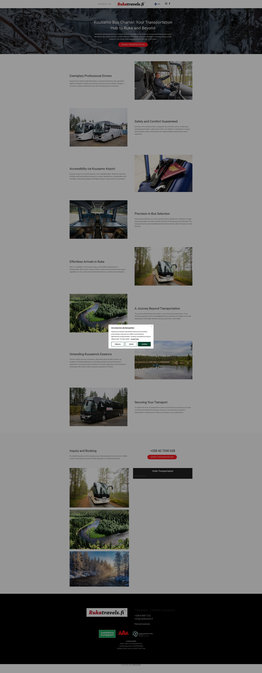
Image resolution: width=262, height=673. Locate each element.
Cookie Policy (135, 339)
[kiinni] (151, 326)
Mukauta (118, 344)
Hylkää (131, 344)
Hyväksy (144, 344)
